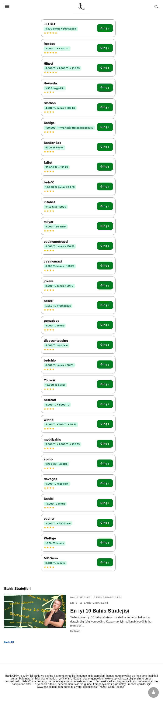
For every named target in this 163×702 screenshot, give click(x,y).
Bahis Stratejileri (108, 597)
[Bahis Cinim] (81, 6)
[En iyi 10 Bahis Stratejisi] (35, 611)
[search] (156, 6)
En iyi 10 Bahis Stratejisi (89, 603)
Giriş (104, 28)
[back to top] (153, 692)
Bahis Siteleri (81, 597)
